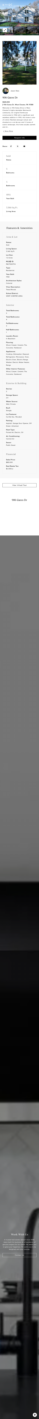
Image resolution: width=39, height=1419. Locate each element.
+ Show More (8, 131)
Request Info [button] (19, 138)
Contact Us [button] (19, 1255)
